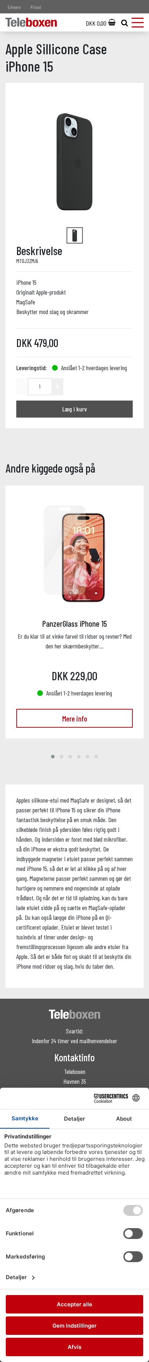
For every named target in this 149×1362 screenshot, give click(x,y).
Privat (35, 7)
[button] (52, 756)
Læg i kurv (74, 409)
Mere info (74, 718)
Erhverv (14, 7)
